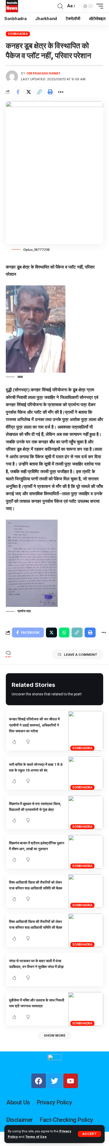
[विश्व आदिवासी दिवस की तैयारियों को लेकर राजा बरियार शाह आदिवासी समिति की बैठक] (85, 891)
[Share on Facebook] (18, 92)
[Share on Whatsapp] (64, 632)
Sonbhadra (18, 34)
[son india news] (12, 6)
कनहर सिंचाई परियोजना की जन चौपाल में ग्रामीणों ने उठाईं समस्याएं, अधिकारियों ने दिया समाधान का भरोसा (34, 725)
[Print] (50, 92)
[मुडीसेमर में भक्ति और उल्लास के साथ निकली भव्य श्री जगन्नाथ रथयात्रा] (85, 1009)
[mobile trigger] (98, 6)
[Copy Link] (39, 92)
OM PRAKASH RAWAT (43, 73)
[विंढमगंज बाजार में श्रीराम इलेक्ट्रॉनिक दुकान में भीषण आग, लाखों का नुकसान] (85, 851)
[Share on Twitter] (28, 92)
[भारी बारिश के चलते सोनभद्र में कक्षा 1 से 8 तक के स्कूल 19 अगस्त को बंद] (85, 773)
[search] (60, 6)
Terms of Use (36, 1137)
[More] (61, 92)
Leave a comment (80, 655)
